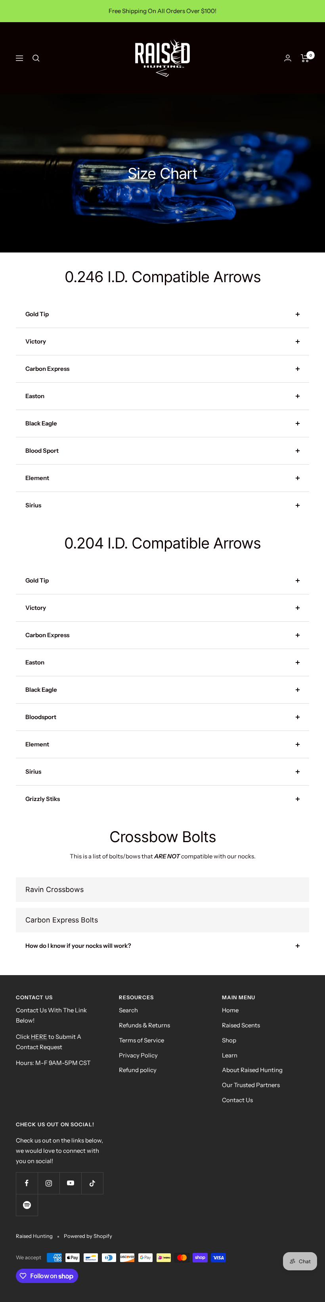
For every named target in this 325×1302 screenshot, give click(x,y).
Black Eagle (41, 423)
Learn (229, 1055)
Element (37, 478)
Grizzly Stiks (42, 799)
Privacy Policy (138, 1055)
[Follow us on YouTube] (70, 1183)
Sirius (33, 505)
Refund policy (138, 1070)
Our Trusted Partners (251, 1085)
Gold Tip (37, 314)
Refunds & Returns (144, 1025)
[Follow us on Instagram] (48, 1183)
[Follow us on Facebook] (27, 1183)
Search (128, 1010)
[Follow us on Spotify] (27, 1205)
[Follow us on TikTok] (92, 1183)
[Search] (36, 58)
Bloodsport (40, 717)
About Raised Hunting (252, 1070)
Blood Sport (42, 450)
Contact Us (237, 1100)
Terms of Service (141, 1040)
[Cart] (305, 58)
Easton (34, 396)
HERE (39, 1036)
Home (230, 1010)
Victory (35, 341)
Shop (229, 1040)
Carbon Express (47, 368)
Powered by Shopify (88, 1236)
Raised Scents (241, 1025)
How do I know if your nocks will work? (78, 945)
